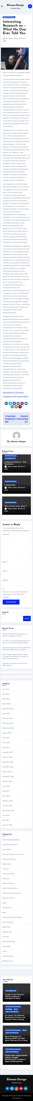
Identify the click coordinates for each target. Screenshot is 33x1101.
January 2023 (7, 757)
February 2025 (7, 718)
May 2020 (5, 791)
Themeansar (16, 1098)
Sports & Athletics (8, 941)
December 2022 (8, 762)
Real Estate (6, 927)
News (4, 912)
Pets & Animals (7, 922)
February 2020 (7, 801)
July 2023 (5, 738)
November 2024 (8, 723)
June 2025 (6, 713)
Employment (6, 864)
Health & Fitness (9, 17)
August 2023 (7, 733)
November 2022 (8, 767)
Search (5, 612)
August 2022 (7, 772)
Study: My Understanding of (22, 419)
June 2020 (6, 786)
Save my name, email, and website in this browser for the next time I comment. (15, 594)
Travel (4, 951)
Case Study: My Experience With (10, 419)
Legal (4, 903)
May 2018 (5, 820)
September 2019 (8, 810)
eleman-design (13, 38)
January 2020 (7, 806)
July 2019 (5, 815)
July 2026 (6, 689)
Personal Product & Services (12, 917)
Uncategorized (10, 458)
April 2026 (6, 699)
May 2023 (5, 747)
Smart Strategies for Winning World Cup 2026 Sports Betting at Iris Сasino (16, 1038)
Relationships (7, 932)
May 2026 (5, 694)
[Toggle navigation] (2, 6)
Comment (6, 534)
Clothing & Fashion (9, 859)
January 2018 (7, 825)
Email (5, 571)
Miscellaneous (7, 908)
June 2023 (6, 742)
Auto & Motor (7, 849)
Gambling (5, 878)
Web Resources (7, 961)
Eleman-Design (15, 5)
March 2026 (6, 704)
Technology (6, 946)
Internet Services (8, 898)
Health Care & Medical (10, 888)
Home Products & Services (11, 893)
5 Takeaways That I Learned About (15, 396)
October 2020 (7, 781)
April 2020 (6, 796)
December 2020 (8, 776)
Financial (5, 869)
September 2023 (8, 728)
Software (5, 937)
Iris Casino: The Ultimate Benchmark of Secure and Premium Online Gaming (15, 1017)
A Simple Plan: (10, 485)
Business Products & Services (12, 854)
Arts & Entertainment (10, 844)
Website (5, 580)
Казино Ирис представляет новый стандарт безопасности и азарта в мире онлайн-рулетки (15, 656)
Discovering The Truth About (13, 392)
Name (5, 562)
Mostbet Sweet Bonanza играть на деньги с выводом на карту (14, 996)
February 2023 (7, 752)
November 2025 (7, 709)
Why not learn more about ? (15, 506)
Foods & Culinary (8, 874)
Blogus (26, 1096)
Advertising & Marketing (10, 840)
